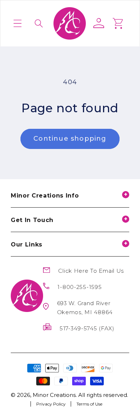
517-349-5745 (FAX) (87, 328)
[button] (17, 23)
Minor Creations (54, 394)
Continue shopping (69, 138)
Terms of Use (89, 403)
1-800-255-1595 (79, 287)
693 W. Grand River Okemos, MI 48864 (85, 308)
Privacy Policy (51, 403)
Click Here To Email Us (91, 270)
